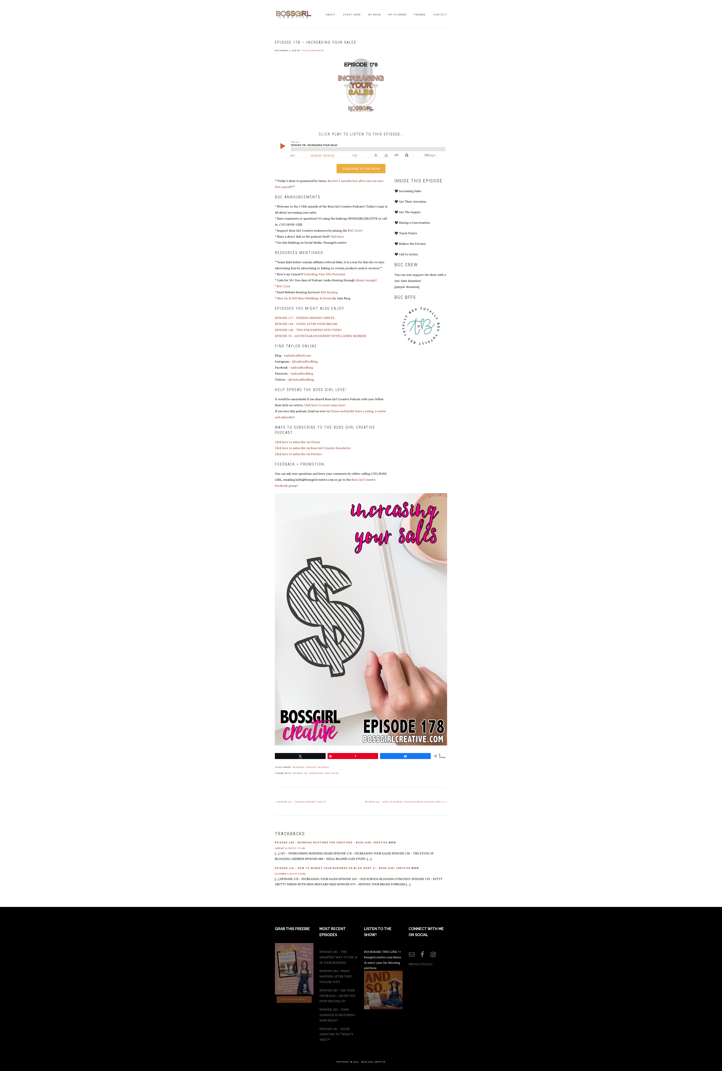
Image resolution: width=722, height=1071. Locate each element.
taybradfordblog (302, 367)
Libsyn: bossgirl (366, 280)
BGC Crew (354, 230)
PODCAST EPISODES (317, 767)
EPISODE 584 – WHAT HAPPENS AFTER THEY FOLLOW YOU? (335, 976)
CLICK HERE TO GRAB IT (294, 999)
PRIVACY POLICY (421, 964)
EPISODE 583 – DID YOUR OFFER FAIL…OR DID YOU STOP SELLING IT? (337, 995)
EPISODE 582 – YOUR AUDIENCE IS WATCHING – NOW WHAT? (338, 1014)
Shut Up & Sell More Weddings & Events (304, 298)
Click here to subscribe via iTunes (297, 442)
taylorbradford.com (297, 355)
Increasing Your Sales (324, 773)
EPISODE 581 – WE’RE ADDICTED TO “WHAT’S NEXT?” (336, 1034)
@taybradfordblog (305, 361)
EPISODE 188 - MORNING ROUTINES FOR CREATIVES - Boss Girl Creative (331, 842)
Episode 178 (300, 773)
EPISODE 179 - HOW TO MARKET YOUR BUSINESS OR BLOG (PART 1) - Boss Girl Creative (342, 868)
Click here (337, 236)
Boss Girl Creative (293, 14)
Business (298, 767)
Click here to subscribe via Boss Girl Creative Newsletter (313, 448)
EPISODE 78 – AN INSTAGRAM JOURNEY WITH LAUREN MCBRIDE (320, 336)
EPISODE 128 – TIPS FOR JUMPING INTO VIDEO (308, 330)
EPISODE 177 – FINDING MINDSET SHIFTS (304, 318)
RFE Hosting (329, 292)
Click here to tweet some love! (324, 405)
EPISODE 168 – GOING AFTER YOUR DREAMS (306, 324)
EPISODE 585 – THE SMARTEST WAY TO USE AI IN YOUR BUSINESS (338, 957)
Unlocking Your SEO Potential (324, 274)
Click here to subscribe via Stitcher (298, 454)
